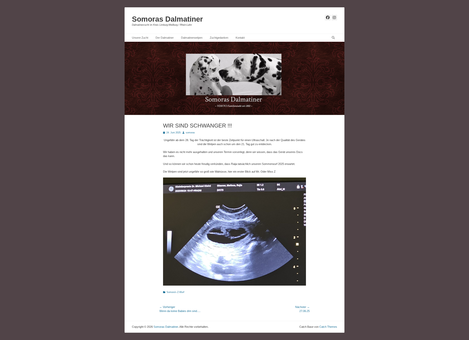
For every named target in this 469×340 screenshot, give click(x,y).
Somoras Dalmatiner (167, 19)
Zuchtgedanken (219, 37)
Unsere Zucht (140, 37)
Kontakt (240, 37)
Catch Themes (328, 326)
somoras (190, 132)
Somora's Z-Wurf (175, 292)
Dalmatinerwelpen (191, 37)
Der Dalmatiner (165, 37)
